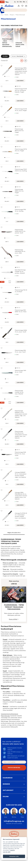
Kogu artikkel (13, 619)
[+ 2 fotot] (7, 111)
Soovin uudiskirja (14, 767)
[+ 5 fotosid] (7, 252)
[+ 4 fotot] (7, 455)
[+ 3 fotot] (7, 70)
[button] (14, 56)
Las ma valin (6, 852)
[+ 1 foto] (7, 91)
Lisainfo (12, 850)
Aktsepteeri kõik (14, 856)
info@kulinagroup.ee (14, 821)
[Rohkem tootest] (7, 172)
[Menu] (1, 5)
